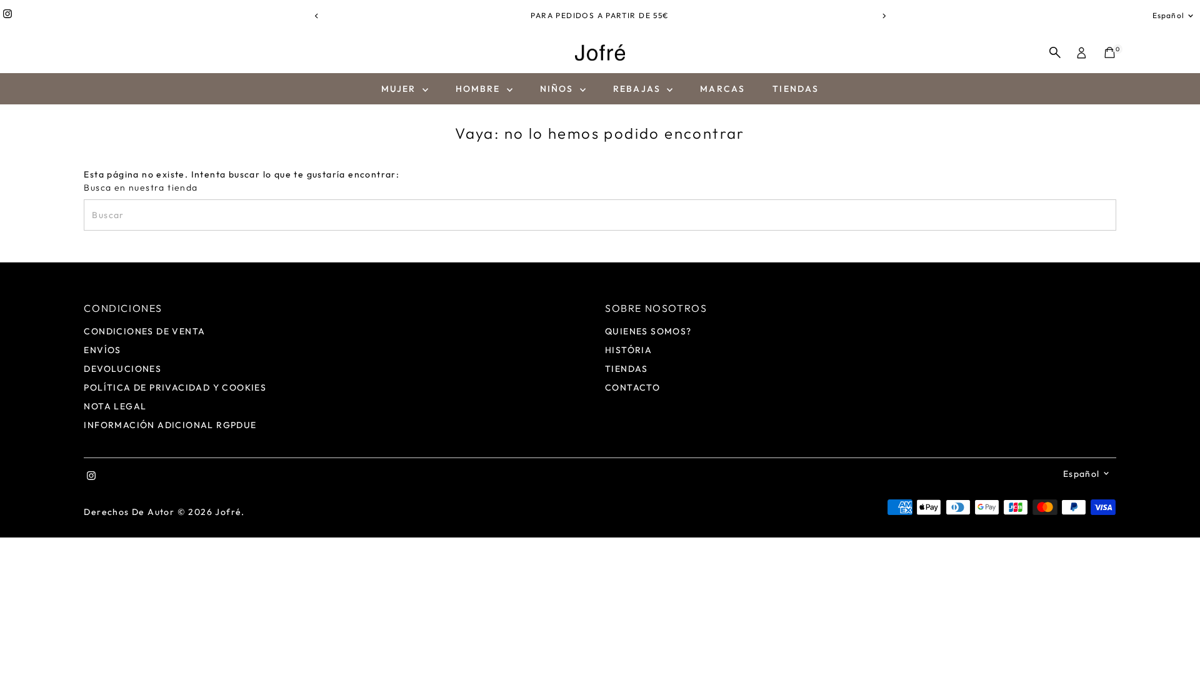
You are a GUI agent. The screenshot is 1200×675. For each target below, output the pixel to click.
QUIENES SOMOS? (648, 331)
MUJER (400, 88)
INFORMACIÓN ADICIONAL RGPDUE (170, 425)
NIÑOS (558, 88)
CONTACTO (632, 387)
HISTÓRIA (628, 350)
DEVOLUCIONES (122, 368)
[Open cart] (1109, 52)
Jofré (228, 512)
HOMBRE (480, 88)
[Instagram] (7, 16)
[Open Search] (1055, 52)
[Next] (883, 16)
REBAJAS (638, 88)
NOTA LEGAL (115, 406)
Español (1168, 15)
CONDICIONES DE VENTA (144, 331)
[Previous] (316, 16)
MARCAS (722, 88)
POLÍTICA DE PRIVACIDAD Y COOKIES (175, 387)
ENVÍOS (102, 350)
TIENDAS (795, 88)
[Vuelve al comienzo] (1175, 640)
